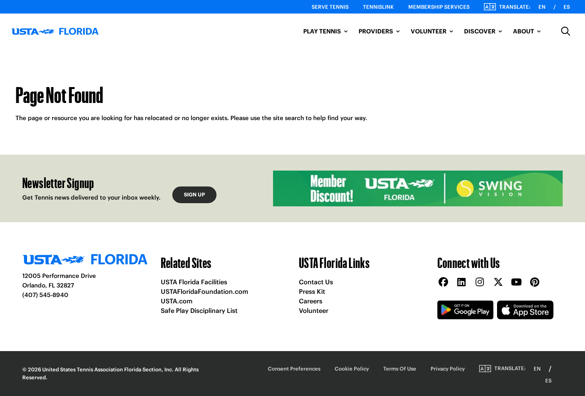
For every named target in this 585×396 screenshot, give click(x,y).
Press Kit (312, 291)
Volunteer (313, 310)
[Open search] (566, 31)
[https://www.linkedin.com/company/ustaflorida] (462, 282)
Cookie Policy (352, 368)
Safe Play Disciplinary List (199, 310)
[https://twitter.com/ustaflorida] (498, 282)
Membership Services (439, 7)
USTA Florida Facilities (194, 282)
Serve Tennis (330, 7)
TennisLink (378, 7)
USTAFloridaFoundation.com (204, 291)
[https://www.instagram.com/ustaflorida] (480, 282)
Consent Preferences (294, 368)
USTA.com (177, 301)
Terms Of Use (399, 368)
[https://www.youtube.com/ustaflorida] (517, 282)
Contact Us (316, 282)
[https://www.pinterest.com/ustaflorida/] (535, 282)
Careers (310, 301)
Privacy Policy (448, 368)
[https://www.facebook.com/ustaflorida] (443, 282)
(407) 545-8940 (45, 295)
